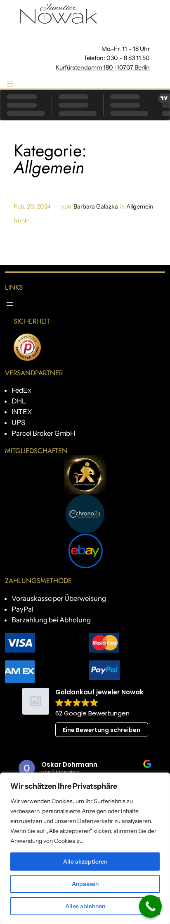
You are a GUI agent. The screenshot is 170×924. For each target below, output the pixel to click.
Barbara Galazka (95, 206)
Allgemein (139, 206)
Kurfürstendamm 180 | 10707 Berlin (103, 67)
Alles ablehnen (85, 906)
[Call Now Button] (150, 906)
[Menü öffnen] (10, 84)
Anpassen (85, 884)
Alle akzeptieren (85, 861)
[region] (85, 848)
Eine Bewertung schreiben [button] (101, 730)
